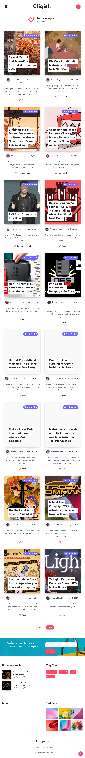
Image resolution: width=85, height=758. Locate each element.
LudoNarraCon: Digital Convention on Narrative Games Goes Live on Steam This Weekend (22, 138)
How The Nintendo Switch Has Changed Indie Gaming (22, 288)
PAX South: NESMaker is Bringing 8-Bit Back (61, 288)
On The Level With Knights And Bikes (21, 512)
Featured (61, 97)
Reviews (50, 676)
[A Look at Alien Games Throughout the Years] (6, 685)
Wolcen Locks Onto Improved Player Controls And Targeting (21, 435)
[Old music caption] (77, 713)
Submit (50, 652)
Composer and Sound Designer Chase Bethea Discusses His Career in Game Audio (62, 138)
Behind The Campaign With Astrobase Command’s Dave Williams (63, 508)
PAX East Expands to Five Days (22, 216)
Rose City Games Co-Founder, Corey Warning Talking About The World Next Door (62, 211)
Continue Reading (32, 68)
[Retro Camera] (65, 713)
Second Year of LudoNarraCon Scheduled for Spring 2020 (22, 63)
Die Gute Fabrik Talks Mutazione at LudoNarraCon (62, 65)
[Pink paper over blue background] (52, 713)
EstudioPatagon (49, 752)
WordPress (48, 748)
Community (21, 246)
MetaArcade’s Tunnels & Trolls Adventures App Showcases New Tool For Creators (63, 435)
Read (24, 100)
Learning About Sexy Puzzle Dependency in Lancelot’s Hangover (23, 583)
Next (50, 627)
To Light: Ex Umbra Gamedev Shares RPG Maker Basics (63, 583)
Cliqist (41, 6)
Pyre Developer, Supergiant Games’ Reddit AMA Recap (61, 364)
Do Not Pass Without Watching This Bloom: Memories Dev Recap (23, 364)
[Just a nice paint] (65, 725)
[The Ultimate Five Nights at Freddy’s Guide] (6, 674)
